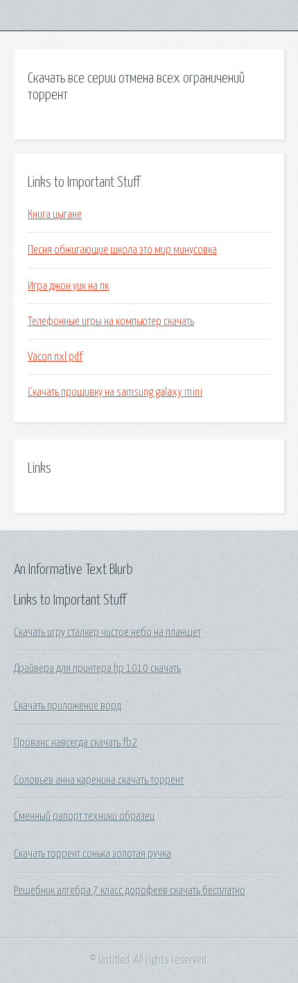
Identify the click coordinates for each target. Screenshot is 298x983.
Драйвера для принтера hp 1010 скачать (97, 668)
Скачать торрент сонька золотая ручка (92, 853)
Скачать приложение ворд (67, 706)
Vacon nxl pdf (55, 356)
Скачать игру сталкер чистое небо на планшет (107, 632)
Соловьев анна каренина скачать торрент (99, 780)
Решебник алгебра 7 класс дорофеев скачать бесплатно (129, 890)
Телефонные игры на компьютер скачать (111, 321)
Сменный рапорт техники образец (84, 816)
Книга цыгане (55, 214)
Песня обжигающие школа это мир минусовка (122, 249)
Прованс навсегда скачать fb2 (75, 742)
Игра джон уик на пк (68, 286)
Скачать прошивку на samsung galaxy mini (115, 392)
